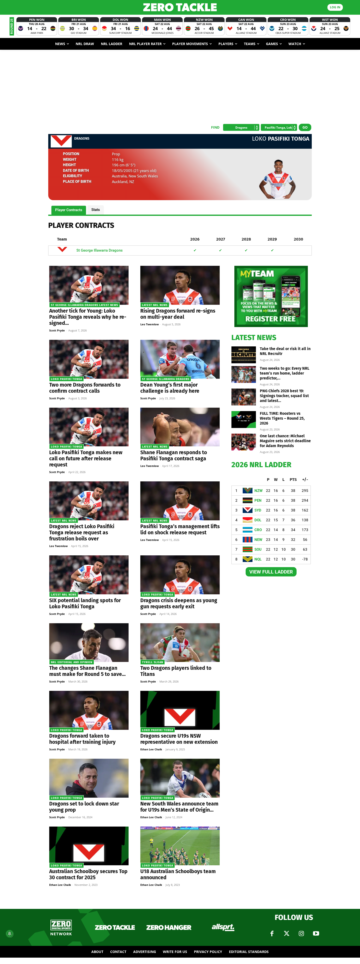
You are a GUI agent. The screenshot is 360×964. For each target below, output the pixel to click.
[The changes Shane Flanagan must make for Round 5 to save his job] (89, 642)
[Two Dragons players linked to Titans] (180, 642)
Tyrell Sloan (152, 662)
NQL (258, 559)
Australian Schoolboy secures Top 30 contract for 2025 (88, 874)
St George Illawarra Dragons (99, 250)
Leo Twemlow (149, 324)
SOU (258, 549)
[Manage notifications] (9, 934)
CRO (258, 530)
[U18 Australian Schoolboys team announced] (180, 846)
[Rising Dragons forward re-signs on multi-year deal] (180, 285)
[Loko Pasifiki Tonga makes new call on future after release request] (89, 427)
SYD (257, 510)
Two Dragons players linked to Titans (175, 671)
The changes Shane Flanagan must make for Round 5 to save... (87, 671)
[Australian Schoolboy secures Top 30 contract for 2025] (89, 846)
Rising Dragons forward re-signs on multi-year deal (177, 314)
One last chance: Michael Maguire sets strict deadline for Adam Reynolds (285, 441)
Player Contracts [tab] (68, 210)
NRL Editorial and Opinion (71, 662)
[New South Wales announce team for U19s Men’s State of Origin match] (180, 778)
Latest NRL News (155, 305)
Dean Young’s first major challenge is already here (169, 388)
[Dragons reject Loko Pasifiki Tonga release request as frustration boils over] (89, 500)
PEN (258, 500)
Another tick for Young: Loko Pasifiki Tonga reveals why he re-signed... (87, 317)
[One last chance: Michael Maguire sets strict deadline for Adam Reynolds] (243, 442)
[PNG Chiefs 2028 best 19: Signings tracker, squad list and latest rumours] (243, 397)
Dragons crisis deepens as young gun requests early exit (178, 603)
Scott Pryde (57, 330)
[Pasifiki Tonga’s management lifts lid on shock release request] (180, 500)
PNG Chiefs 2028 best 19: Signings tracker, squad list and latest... (284, 396)
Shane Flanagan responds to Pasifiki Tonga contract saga (173, 455)
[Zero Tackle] (180, 7)
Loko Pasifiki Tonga (66, 379)
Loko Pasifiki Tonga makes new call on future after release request (85, 458)
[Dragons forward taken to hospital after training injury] (89, 710)
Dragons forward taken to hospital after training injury (82, 739)
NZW (258, 490)
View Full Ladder (271, 572)
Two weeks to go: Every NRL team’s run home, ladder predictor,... (284, 373)
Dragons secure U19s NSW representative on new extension (179, 739)
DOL (257, 520)
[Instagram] (301, 933)
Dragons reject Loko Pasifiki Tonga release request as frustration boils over (81, 532)
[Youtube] (316, 933)
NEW (258, 539)
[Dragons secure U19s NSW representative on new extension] (180, 710)
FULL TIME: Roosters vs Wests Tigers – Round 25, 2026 (282, 418)
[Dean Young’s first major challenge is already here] (180, 359)
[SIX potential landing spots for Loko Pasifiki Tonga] (89, 574)
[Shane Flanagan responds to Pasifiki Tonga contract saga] (180, 427)
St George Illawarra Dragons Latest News (84, 305)
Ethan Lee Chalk (151, 749)
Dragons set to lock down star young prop (84, 807)
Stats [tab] (95, 209)
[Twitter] (286, 933)
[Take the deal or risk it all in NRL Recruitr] (243, 354)
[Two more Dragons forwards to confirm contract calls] (89, 359)
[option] (36, 26)
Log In (335, 7)
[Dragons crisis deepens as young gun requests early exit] (180, 574)
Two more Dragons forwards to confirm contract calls (84, 388)
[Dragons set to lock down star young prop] (89, 778)
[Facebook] (272, 933)
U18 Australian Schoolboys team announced (178, 874)
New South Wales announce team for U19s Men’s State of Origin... (179, 807)
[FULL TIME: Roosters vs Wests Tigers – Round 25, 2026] (243, 419)
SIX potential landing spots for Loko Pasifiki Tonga (85, 603)
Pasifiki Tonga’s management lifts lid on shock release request (180, 529)
